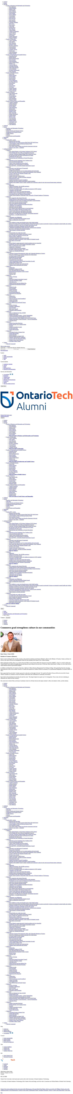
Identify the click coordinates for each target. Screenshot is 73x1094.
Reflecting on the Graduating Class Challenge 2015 (20, 160)
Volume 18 (8, 331)
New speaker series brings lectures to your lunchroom (21, 208)
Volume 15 (8, 303)
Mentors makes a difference (15, 236)
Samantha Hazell (13, 56)
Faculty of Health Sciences (12, 72)
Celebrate (5, 125)
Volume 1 (8, 150)
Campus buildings (7, 1046)
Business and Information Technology (14, 128)
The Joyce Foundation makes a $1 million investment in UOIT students (25, 189)
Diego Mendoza (12, 61)
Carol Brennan (12, 48)
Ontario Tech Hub (13, 300)
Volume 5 (8, 196)
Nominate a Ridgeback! (14, 306)
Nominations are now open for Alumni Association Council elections (24, 200)
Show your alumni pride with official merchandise (20, 212)
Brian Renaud (12, 18)
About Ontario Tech (7, 1055)
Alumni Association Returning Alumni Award (19, 218)
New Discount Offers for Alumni (16, 270)
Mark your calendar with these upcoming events (20, 209)
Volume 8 (8, 231)
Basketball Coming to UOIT (15, 269)
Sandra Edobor (12, 115)
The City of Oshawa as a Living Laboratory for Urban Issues (23, 254)
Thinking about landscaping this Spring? (18, 265)
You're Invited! (12, 288)
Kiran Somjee (12, 79)
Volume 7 (8, 221)
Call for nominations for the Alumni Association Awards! (22, 261)
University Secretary (8, 1056)
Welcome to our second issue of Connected (19, 164)
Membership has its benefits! (15, 257)
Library (5, 382)
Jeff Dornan (11, 35)
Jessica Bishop (12, 47)
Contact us (5, 1029)
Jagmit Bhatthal (12, 8)
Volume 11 (8, 266)
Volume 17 (8, 321)
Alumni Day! (12, 296)
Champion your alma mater (15, 190)
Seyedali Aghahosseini (14, 70)
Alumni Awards (12, 287)
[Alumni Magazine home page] (36, 413)
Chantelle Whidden (13, 22)
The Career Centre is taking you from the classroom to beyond (23, 146)
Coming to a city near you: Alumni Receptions (19, 191)
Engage (5, 3)
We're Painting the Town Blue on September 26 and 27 (21, 152)
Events (10, 278)
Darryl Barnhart (12, 98)
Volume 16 (8, 311)
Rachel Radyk (12, 78)
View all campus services (9, 383)
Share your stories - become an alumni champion (20, 177)
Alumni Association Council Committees (18, 179)
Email (4, 366)
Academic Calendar (7, 364)
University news (12, 281)
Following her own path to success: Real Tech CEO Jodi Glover (23, 142)
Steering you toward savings (15, 187)
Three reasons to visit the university (17, 230)
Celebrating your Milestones (15, 217)
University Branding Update (15, 280)
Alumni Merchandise (14, 329)
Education (8, 129)
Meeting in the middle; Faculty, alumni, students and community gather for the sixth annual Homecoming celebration (35, 182)
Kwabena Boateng (13, 81)
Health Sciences (9, 133)
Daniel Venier (12, 97)
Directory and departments (9, 379)
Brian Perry (11, 23)
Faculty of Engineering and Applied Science (16, 54)
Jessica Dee (11, 74)
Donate (5, 358)
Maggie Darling (12, 105)
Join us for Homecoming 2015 (16, 161)
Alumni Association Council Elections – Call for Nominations (23, 319)
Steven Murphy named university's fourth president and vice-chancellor (25, 243)
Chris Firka (11, 26)
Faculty (5, 127)
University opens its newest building (17, 248)
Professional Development (15, 293)
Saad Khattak (12, 13)
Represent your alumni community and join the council (21, 226)
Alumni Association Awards (15, 327)
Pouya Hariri (12, 83)
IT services (5, 381)
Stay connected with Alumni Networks (18, 198)
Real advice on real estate (15, 240)
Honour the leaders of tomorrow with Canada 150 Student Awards (24, 239)
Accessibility (6, 374)
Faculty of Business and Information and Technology (18, 5)
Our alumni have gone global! (16, 260)
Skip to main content (5, 346)
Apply (4, 355)
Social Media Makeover (14, 292)
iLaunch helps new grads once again (17, 232)
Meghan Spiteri (12, 120)
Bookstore (5, 375)
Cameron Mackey (13, 65)
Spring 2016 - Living (11, 139)
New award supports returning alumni (17, 203)
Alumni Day (12, 267)
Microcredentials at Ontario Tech (16, 336)
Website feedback (7, 1031)
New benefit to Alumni (14, 145)
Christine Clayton (13, 49)
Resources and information (9, 369)
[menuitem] (37, 1)
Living (4, 138)
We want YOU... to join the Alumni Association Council (22, 165)
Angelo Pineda (12, 32)
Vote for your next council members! (17, 298)
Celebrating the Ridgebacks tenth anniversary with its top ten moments (25, 227)
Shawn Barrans (12, 12)
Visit (4, 359)
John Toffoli (12, 41)
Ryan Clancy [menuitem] (6, 615)
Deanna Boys (12, 27)
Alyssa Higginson (13, 80)
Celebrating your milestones (15, 205)
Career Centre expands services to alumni (18, 163)
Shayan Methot (12, 14)
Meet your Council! (13, 309)
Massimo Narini (12, 99)
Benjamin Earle (12, 110)
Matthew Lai (12, 63)
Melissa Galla (12, 9)
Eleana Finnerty (12, 90)
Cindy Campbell (13, 40)
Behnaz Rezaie (12, 57)
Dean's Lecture (12, 272)
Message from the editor (14, 141)
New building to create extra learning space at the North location (23, 222)
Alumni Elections (13, 289)
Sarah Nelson (12, 17)
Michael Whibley (13, 38)
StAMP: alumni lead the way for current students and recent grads (24, 170)
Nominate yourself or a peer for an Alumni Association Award (23, 225)
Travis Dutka (12, 16)
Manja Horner (12, 21)
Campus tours (6, 1049)
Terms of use (6, 1030)
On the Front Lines (13, 328)
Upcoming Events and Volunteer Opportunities (19, 194)
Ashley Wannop (12, 89)
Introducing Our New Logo (15, 156)
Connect (5, 1)
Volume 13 (8, 285)
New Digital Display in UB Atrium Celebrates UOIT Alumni (23, 151)
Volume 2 (8, 159)
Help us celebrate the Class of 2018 (17, 245)
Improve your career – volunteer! (16, 147)
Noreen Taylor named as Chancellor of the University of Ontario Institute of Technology (29, 195)
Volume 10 (8, 252)
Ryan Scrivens (12, 118)
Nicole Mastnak (12, 96)
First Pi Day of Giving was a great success (18, 263)
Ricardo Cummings (13, 45)
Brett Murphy (12, 28)
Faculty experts (6, 1039)
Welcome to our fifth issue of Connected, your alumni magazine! (23, 213)
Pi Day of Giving (13, 276)
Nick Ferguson (12, 71)
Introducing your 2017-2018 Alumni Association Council (22, 244)
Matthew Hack (12, 111)
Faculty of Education (11, 39)
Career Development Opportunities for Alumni (19, 316)
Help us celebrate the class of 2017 (17, 220)
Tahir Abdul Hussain (13, 67)
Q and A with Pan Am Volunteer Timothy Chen (20, 173)
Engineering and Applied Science (13, 132)
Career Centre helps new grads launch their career (20, 210)
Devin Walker (12, 76)
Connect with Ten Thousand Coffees (17, 338)
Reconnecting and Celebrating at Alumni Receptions (21, 158)
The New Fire (12, 274)
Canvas (5, 365)
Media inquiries (6, 1040)
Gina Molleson (12, 124)
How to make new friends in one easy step (18, 235)
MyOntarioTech (7, 368)
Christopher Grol (13, 121)
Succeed (5, 4)
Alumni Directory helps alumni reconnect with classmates (22, 199)
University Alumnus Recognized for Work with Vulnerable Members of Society (27, 253)
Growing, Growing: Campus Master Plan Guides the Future (22, 154)
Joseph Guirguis (12, 88)
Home (4, 611)
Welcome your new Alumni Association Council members (22, 181)
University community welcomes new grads (19, 238)
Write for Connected (10, 343)
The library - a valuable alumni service (17, 214)
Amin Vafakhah (12, 68)
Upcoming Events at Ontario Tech (17, 332)
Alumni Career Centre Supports (16, 340)
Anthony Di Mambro (14, 31)
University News (13, 320)
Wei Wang (11, 87)
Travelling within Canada (15, 341)
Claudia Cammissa (13, 102)
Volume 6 (8, 216)
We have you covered (14, 174)
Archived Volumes (7, 149)
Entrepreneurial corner (14, 178)
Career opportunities (8, 356)
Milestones (11, 185)
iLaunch (11, 325)
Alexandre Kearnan (13, 66)
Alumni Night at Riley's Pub (15, 262)
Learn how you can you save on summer (18, 201)
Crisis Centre (6, 378)
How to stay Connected (14, 169)
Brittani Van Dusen (13, 114)
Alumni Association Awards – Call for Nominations (20, 315)
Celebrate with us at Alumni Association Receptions (20, 204)
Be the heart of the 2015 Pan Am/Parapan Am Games (21, 155)
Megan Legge (12, 116)
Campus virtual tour (7, 1050)
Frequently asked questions (15, 310)
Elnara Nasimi (12, 59)
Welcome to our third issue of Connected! (18, 168)
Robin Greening (12, 53)
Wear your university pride (15, 258)
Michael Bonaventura (14, 58)
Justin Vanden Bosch (14, 62)
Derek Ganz (12, 50)
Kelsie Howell (12, 123)
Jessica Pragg (12, 85)
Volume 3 (8, 167)
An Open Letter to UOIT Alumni (16, 256)
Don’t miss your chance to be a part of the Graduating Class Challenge (25, 172)
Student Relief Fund (13, 314)
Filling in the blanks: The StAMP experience (19, 186)
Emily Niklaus (12, 10)
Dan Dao (11, 84)
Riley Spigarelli (12, 112)
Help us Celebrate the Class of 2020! (17, 312)
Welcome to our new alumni (15, 207)
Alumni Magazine (5, 416)
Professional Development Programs (17, 284)
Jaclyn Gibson (12, 106)
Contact (5, 342)
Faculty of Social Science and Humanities (15, 101)
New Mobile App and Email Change (17, 302)
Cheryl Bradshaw (13, 52)
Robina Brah (12, 109)
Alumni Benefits (13, 334)
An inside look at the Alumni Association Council (20, 234)
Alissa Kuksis (12, 30)
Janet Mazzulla (12, 43)
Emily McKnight (13, 107)
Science (8, 134)
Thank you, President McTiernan (16, 250)
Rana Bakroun (12, 7)
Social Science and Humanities (13, 136)
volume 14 (8, 294)
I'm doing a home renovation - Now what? (18, 249)
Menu (2, 608)
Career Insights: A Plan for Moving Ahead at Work (20, 143)
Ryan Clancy (12, 25)
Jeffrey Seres (12, 94)
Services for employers (8, 1042)
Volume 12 (8, 275)
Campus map (6, 1048)
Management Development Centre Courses (19, 271)
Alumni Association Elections (15, 323)
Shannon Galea (12, 44)
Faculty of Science (10, 92)
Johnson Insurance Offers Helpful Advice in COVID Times (22, 318)
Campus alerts (6, 377)
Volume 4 (8, 183)
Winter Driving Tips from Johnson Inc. (18, 283)
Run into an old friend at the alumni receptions (19, 229)
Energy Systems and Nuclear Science (14, 130)
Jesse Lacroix (12, 19)
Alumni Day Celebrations (15, 247)
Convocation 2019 (13, 301)
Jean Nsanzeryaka (13, 93)
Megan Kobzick (12, 75)
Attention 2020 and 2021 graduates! (17, 337)
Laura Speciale (12, 119)
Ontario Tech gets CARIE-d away (17, 176)
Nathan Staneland (13, 36)
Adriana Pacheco (13, 103)
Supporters (5, 137)
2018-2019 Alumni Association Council (18, 279)
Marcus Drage (12, 34)
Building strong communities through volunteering (20, 192)
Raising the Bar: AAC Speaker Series (17, 324)
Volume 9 (8, 241)
